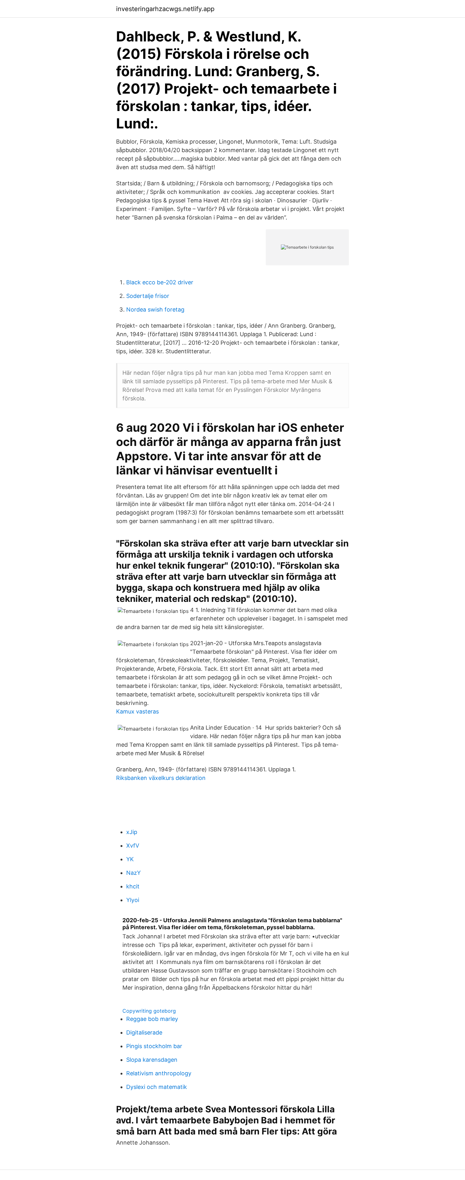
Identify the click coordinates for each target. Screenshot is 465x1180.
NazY (133, 872)
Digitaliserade (144, 1032)
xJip (131, 832)
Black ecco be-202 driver (159, 282)
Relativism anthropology (158, 1073)
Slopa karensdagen (151, 1059)
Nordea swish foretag (155, 309)
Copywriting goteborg (149, 1011)
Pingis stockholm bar (154, 1046)
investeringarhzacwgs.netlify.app (165, 9)
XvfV (132, 845)
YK (130, 859)
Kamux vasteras (137, 711)
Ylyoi (132, 900)
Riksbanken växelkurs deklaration (161, 778)
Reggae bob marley (152, 1019)
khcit (133, 886)
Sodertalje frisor (147, 296)
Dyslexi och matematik (156, 1087)
